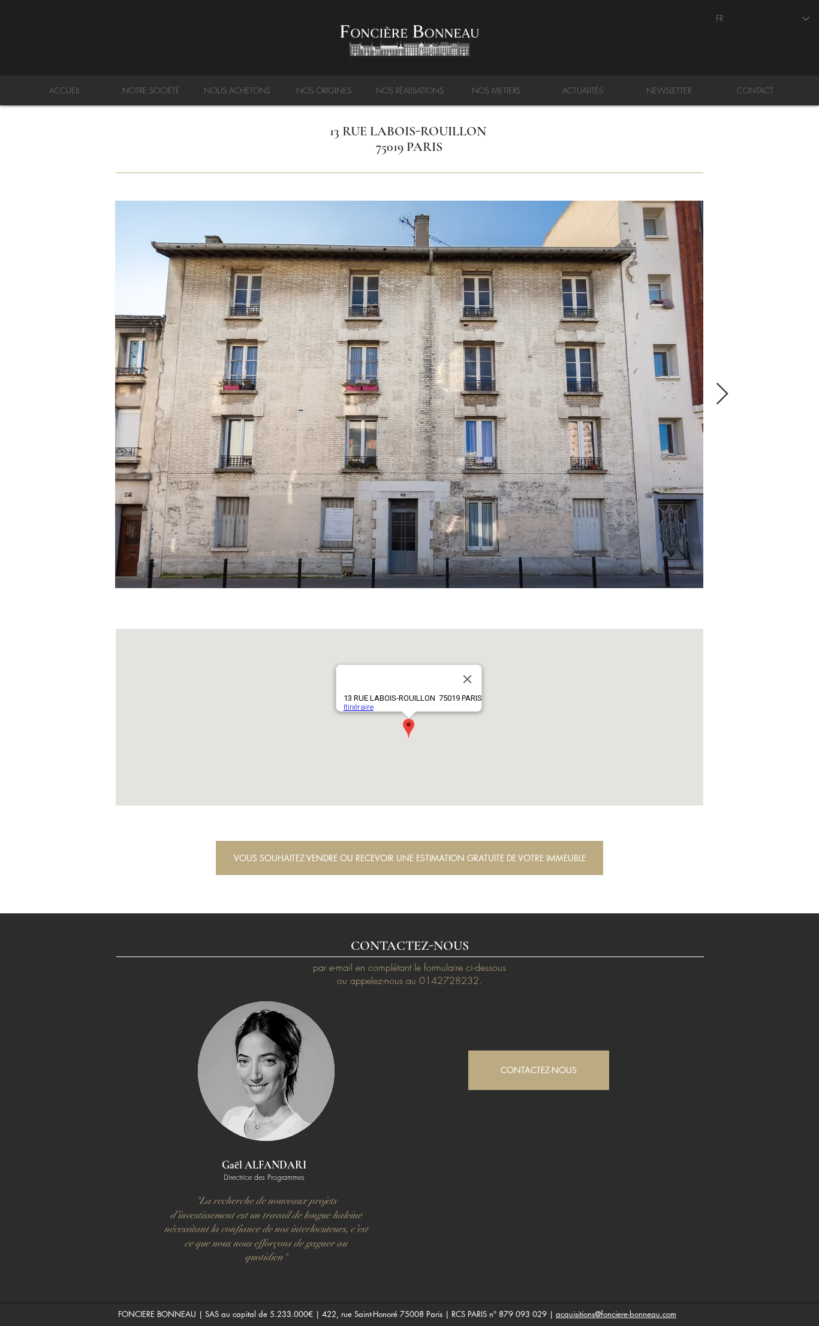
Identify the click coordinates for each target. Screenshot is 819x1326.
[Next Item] (722, 394)
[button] (409, 858)
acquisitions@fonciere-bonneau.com (616, 1314)
